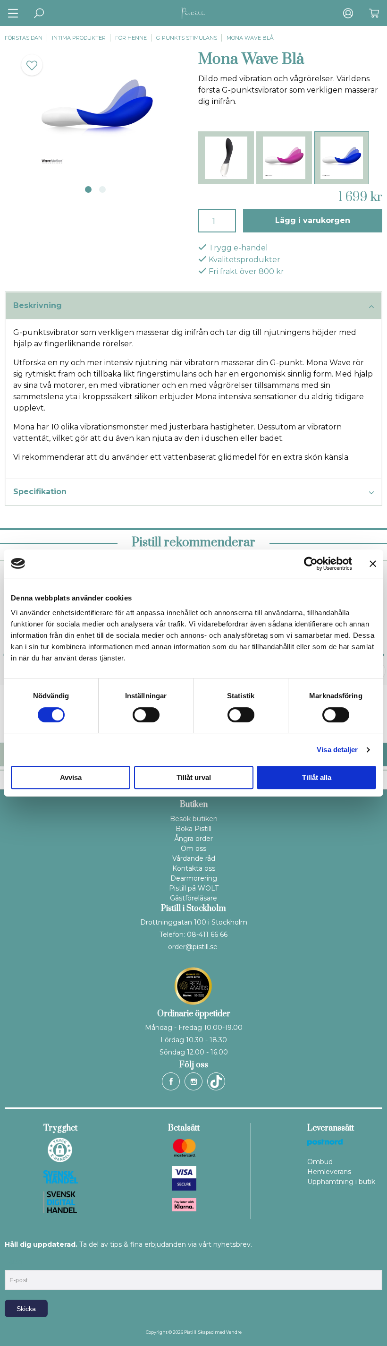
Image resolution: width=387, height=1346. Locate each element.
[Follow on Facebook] (170, 1081)
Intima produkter (79, 37)
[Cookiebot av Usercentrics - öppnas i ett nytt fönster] (310, 564)
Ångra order (193, 838)
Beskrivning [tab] (37, 305)
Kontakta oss (193, 868)
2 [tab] (102, 189)
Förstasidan (23, 37)
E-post (13, 1262)
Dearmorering (193, 878)
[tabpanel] (96, 111)
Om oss (193, 848)
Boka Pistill (193, 828)
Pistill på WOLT (194, 888)
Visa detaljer (337, 750)
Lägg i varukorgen (312, 220)
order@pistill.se (193, 947)
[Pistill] (193, 13)
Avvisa (71, 777)
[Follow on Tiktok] (216, 1081)
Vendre (234, 1332)
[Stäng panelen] (373, 563)
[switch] (146, 714)
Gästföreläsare (193, 898)
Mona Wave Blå (250, 37)
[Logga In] (348, 13)
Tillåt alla (316, 777)
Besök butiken (194, 818)
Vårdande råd (193, 858)
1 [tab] (88, 189)
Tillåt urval (194, 777)
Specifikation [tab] (40, 491)
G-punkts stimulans (186, 37)
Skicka (26, 1308)
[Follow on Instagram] (193, 1081)
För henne (131, 37)
